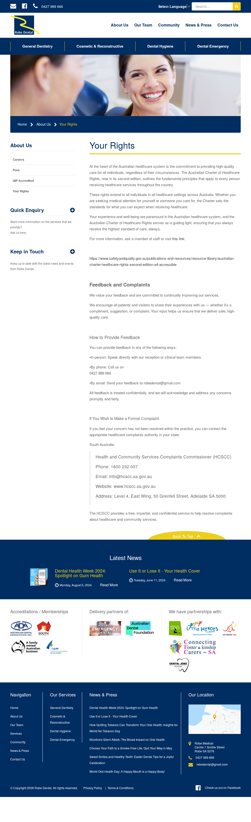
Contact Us (227, 25)
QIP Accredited (23, 180)
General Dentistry (37, 46)
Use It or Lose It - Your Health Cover (113, 716)
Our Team (143, 25)
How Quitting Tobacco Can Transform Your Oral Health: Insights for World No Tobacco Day (133, 728)
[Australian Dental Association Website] (21, 628)
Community (169, 25)
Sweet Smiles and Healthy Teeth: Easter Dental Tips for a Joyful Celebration (131, 760)
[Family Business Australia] (25, 646)
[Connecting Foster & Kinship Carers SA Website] (192, 646)
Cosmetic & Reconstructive (99, 46)
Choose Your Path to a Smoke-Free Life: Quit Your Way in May (130, 748)
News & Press (199, 25)
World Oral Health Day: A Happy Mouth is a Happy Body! (127, 771)
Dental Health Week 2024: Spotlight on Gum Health (123, 707)
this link (178, 238)
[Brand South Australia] (44, 628)
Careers (18, 159)
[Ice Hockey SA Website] (230, 628)
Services (16, 733)
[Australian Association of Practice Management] (57, 646)
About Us (119, 25)
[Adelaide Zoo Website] (175, 628)
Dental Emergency (213, 46)
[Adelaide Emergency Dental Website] (105, 628)
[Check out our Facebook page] (25, 6)
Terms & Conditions (121, 788)
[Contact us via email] (13, 6)
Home (22, 124)
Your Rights (68, 124)
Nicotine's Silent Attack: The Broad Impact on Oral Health (127, 739)
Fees (16, 170)
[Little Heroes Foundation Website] (202, 628)
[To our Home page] (25, 25)
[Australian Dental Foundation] (140, 628)
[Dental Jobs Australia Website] (179, 665)
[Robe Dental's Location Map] (214, 719)
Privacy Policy (92, 788)
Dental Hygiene (160, 46)
